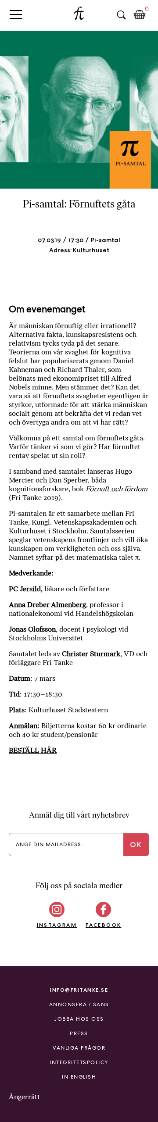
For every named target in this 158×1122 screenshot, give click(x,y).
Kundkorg (139, 15)
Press (79, 1033)
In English (79, 1076)
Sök (121, 15)
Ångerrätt (24, 1097)
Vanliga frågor (79, 1047)
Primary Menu (16, 14)
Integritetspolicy (79, 1062)
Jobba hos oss (79, 1018)
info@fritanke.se (79, 989)
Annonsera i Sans (79, 1004)
